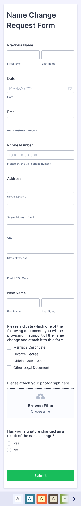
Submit (40, 475)
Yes (16, 443)
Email (11, 111)
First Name (14, 63)
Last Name (48, 63)
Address (14, 178)
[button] (69, 88)
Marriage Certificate (29, 347)
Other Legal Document (31, 367)
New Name (16, 293)
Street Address (16, 197)
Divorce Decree (26, 354)
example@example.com (22, 130)
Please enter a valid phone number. (29, 163)
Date (10, 97)
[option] (18, 499)
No (16, 450)
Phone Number (20, 145)
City (9, 237)
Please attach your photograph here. (38, 383)
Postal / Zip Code (18, 278)
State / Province (17, 258)
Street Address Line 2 (20, 217)
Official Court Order (29, 361)
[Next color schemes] (74, 499)
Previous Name (20, 45)
